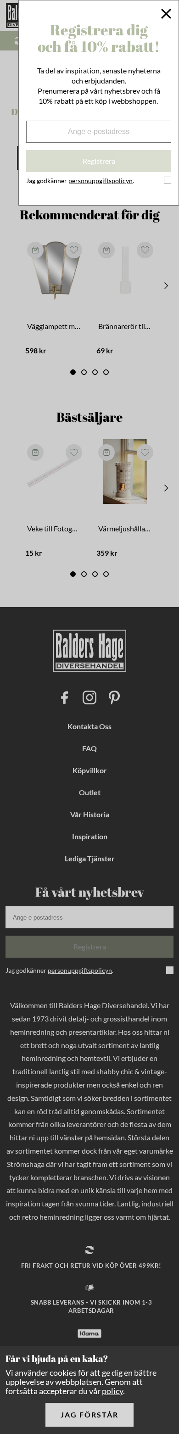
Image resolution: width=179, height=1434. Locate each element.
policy (112, 1391)
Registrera (99, 160)
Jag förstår (89, 1414)
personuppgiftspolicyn (100, 180)
